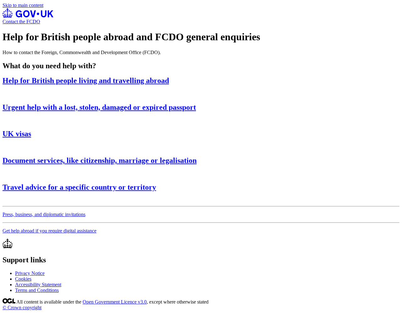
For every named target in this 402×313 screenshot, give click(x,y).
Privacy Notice (30, 273)
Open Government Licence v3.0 (115, 302)
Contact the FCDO (21, 21)
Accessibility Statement (38, 284)
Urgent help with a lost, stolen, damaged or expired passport (99, 107)
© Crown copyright (22, 307)
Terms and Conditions (37, 290)
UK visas (17, 134)
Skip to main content (23, 5)
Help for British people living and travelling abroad (86, 80)
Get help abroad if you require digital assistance (49, 230)
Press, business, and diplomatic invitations (44, 214)
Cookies (23, 279)
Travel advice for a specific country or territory (79, 187)
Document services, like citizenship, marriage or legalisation (100, 160)
